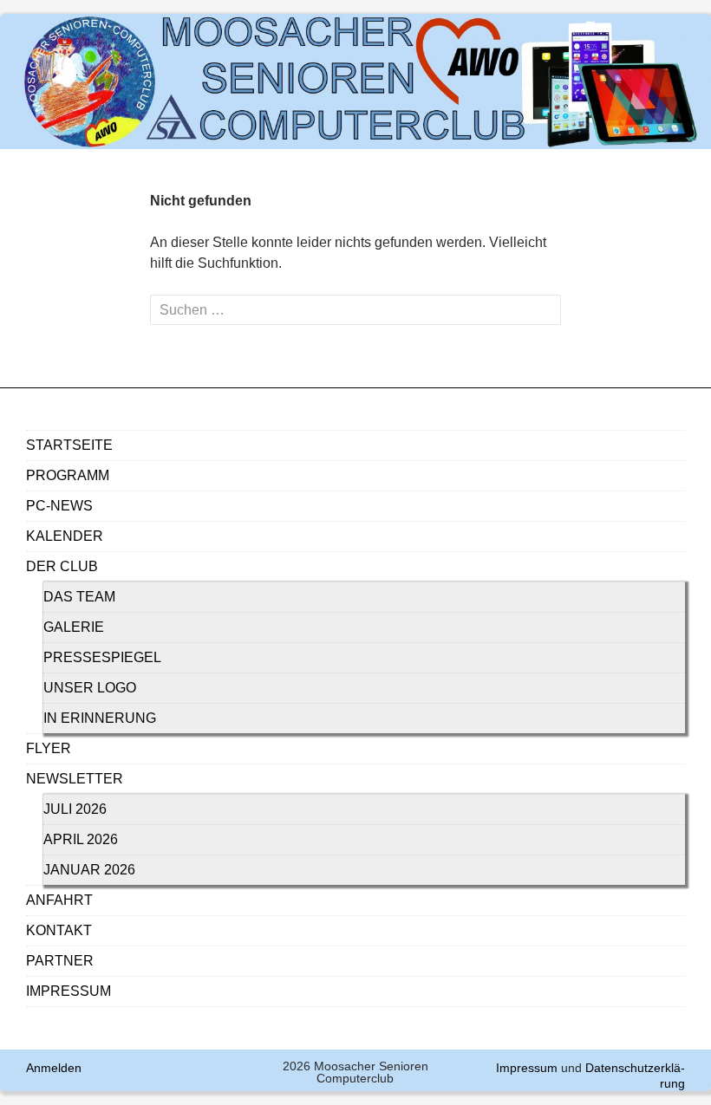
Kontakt (59, 930)
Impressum (68, 991)
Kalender (64, 536)
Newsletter (74, 778)
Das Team (79, 596)
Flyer (48, 748)
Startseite (69, 445)
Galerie (73, 627)
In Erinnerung (99, 718)
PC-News (59, 505)
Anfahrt (59, 900)
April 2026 (80, 839)
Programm (67, 475)
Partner (60, 960)
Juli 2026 (75, 809)
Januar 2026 (89, 869)
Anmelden (54, 1068)
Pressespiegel (102, 657)
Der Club (62, 566)
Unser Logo (89, 687)
